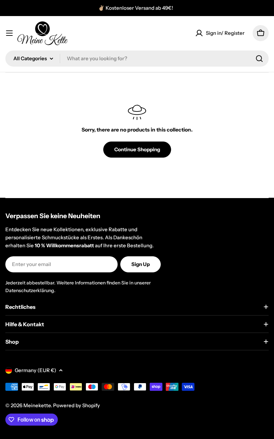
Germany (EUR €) (35, 370)
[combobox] (137, 59)
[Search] (259, 59)
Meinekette (37, 405)
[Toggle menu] (9, 33)
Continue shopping (137, 149)
